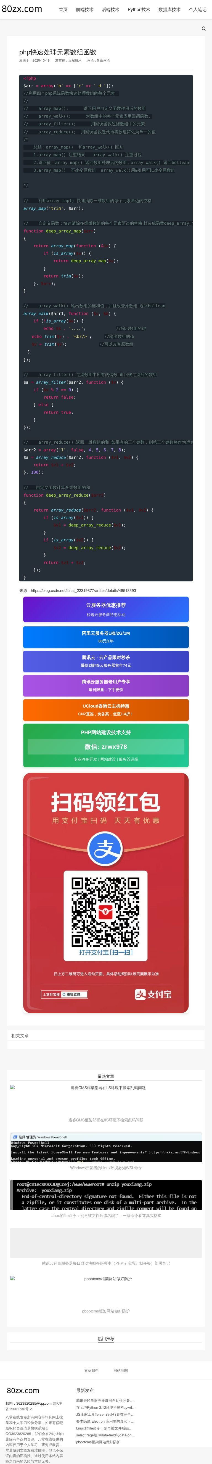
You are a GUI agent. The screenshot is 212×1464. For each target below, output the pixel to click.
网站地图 (120, 1370)
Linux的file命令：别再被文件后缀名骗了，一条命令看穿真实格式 (127, 1428)
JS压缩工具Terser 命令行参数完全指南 (107, 1414)
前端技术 (85, 9)
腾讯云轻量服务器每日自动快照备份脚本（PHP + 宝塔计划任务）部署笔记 (135, 1400)
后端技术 (111, 9)
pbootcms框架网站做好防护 (98, 1441)
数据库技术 (169, 9)
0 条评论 (103, 60)
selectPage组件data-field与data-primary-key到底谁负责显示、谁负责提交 (134, 1434)
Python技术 (139, 9)
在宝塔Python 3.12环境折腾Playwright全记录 (112, 1407)
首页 (63, 9)
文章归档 (91, 1370)
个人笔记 (197, 9)
